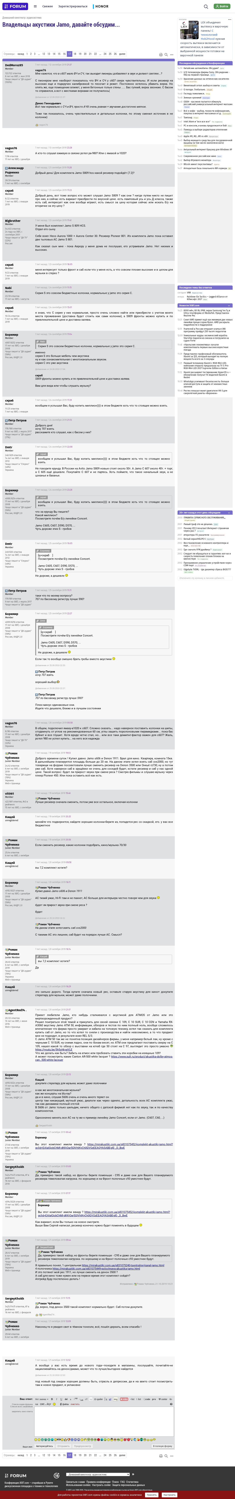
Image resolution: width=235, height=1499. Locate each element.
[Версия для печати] (161, 54)
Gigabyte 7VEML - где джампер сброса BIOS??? (207, 569)
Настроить (170, 1494)
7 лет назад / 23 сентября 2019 (53, 190)
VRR (189, 292)
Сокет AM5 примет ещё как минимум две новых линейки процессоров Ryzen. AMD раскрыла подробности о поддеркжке (208, 322)
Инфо (158, 64)
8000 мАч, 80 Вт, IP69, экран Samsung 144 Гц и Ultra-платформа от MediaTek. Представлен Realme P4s (207, 313)
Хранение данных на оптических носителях (206, 79)
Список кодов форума (22, 1404)
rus (36, 1404)
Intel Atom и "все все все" (197, 121)
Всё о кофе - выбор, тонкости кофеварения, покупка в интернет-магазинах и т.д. (207, 112)
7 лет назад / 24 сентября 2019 (53, 287)
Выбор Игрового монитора (198, 160)
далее (122, 54)
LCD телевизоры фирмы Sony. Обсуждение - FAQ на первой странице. (207, 73)
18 (75, 54)
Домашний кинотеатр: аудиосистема (21, 17)
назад (21, 54)
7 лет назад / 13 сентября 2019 (53, 147)
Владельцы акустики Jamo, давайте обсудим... (61, 24)
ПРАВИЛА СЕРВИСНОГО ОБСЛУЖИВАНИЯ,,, (204, 517)
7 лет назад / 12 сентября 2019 (53, 64)
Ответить (167, 64)
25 (110, 54)
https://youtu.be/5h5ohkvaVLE (53, 1049)
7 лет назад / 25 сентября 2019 (53, 543)
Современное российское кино (200, 156)
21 (90, 54)
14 (54, 54)
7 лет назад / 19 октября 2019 (53, 753)
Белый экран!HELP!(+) (195, 539)
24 (105, 54)
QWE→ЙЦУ (45, 1404)
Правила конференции (98, 1482)
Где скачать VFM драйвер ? (198, 549)
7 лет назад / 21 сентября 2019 (53, 167)
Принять (152, 1494)
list (138, 1399)
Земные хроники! (192, 97)
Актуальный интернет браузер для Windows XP (208, 149)
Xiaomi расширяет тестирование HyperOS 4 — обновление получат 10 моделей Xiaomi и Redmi (207, 375)
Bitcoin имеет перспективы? (198, 164)
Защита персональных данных (128, 1485)
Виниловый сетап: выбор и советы (202, 85)
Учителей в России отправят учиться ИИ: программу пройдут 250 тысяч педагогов (205, 330)
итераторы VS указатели (196, 535)
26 (115, 54)
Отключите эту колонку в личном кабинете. (202, 578)
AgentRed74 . (48, 1314)
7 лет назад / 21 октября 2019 (53, 1132)
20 (85, 54)
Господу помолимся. (194, 93)
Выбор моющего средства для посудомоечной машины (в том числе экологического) (208, 141)
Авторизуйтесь (44, 1446)
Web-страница (12, 783)
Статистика (132, 1482)
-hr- (170, 1399)
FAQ (122, 1482)
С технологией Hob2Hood (209, 35)
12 (43, 54)
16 (64, 54)
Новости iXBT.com (189, 305)
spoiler (99, 1399)
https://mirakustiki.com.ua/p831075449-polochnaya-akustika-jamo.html (96, 1268)
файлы (65, 1404)
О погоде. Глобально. (195, 89)
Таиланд (188, 117)
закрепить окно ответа (22, 1411)
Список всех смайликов (21, 1406)
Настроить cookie (101, 1485)
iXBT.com (71, 1490)
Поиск (115, 1482)
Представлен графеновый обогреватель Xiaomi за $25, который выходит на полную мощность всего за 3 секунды (206, 356)
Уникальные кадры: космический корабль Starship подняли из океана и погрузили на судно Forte (206, 338)
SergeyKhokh (45, 1125)
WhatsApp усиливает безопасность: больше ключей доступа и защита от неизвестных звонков (206, 384)
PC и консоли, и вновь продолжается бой (205, 125)
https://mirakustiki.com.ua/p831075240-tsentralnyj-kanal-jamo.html (123, 1265)
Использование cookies (78, 1485)
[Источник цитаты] (164, 73)
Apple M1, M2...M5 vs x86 (196, 136)
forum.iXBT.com (136, 1490)
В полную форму (162, 1446)
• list (132, 1399)
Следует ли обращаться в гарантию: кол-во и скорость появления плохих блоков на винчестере (207, 556)
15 (59, 54)
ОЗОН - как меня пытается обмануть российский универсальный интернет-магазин (208, 103)
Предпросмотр (82, 1446)
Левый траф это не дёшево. (198, 524)
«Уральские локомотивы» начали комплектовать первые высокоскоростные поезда (206, 347)
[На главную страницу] (15, 6)
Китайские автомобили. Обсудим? (201, 68)
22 (95, 54)
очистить (75, 1404)
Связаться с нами (75, 1482)
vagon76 (43, 125)
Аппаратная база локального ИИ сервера (205, 168)
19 (80, 54)
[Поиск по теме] (166, 54)
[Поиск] (206, 6)
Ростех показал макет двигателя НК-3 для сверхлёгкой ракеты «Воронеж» (205, 392)
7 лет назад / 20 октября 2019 (53, 862)
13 (49, 54)
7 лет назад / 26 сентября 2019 (54, 722)
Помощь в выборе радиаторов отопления (205, 129)
